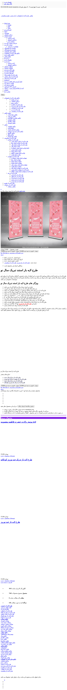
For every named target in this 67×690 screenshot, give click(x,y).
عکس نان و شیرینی (6, 644)
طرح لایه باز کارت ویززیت (8, 666)
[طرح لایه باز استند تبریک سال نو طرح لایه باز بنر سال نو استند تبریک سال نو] (33, 11)
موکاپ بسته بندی (6, 622)
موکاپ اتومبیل (5, 621)
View (9, 28)
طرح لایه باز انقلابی (6, 669)
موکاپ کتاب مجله (6, 631)
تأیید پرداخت (11, 38)
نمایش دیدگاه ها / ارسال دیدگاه (26, 406)
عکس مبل (4, 636)
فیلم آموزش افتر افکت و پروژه (13, 81)
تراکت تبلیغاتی (8, 35)
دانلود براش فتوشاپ (10, 51)
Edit (9, 26)
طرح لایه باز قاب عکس (7, 614)
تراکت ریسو (4, 662)
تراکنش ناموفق (12, 40)
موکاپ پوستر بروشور (7, 624)
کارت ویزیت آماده (6, 617)
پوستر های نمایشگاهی (7, 634)
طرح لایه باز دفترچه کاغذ (8, 612)
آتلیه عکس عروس (6, 607)
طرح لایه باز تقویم (6, 664)
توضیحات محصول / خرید (8, 456)
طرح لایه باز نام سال (10, 78)
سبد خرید (7, 61)
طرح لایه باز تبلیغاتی (6, 611)
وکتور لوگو (4, 656)
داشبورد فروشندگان (10, 48)
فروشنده (6, 80)
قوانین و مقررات (9, 83)
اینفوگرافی (4, 647)
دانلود (20, 191)
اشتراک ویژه (7, 30)
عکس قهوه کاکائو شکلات (8, 642)
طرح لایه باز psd (8, 73)
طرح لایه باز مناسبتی (10, 262)
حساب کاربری (8, 45)
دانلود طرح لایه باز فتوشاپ (12, 53)
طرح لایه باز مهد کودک (7, 616)
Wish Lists (7, 23)
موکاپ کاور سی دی (6, 629)
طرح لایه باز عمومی (6, 606)
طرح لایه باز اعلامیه (6, 667)
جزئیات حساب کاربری (10, 43)
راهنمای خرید (8, 2)
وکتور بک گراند (5, 649)
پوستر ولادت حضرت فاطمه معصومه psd (18, 422)
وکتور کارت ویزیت (6, 654)
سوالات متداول (8, 66)
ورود (2, 254)
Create (9, 25)
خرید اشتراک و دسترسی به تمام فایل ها (12, 253)
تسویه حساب (8, 36)
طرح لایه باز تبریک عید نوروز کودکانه (16, 460)
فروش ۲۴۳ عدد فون (10, 86)
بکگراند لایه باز (5, 609)
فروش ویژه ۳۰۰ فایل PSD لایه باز (14, 88)
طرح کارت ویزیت (9, 70)
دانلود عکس (4, 632)
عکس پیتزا (4, 639)
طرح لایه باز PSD (9, 71)
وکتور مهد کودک (5, 657)
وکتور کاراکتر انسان (6, 652)
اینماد (5, 31)
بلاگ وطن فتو (8, 4)
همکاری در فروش (13, 46)
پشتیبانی (6, 33)
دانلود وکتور (7, 56)
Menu (2, 94)
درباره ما (6, 58)
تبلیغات (6, 90)
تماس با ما (7, 91)
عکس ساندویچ (5, 641)
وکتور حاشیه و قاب (6, 651)
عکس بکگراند (5, 637)
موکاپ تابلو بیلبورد (6, 626)
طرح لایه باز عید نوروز (23, 262)
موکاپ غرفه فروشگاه (7, 627)
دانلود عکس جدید (9, 55)
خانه (24, 191)
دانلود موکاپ (4, 619)
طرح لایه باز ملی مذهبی (11, 76)
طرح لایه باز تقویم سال (10, 75)
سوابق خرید (11, 41)
